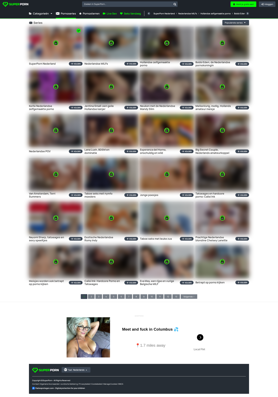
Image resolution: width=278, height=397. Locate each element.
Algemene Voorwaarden (50, 384)
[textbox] (127, 4)
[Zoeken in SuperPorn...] (175, 4)
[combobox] (130, 4)
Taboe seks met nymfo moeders (98, 195)
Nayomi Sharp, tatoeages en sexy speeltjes (46, 239)
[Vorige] (148, 13)
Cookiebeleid (96, 384)
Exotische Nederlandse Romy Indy (98, 239)
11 (160, 296)
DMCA (120, 384)
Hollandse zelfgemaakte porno (215, 13)
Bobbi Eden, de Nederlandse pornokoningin (212, 64)
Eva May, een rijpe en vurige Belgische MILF (157, 283)
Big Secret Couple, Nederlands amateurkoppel (212, 151)
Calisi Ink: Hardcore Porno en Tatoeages (102, 283)
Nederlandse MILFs (187, 13)
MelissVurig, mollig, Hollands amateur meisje (213, 107)
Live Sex (112, 13)
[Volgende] (247, 13)
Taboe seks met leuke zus (156, 238)
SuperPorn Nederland (164, 13)
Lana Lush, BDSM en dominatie (96, 151)
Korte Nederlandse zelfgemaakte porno (41, 107)
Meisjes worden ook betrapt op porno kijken (46, 283)
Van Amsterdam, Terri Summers (42, 195)
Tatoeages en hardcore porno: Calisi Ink (209, 195)
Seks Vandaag (132, 13)
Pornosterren (91, 13)
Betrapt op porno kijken (210, 282)
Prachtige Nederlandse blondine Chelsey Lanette (211, 239)
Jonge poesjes (149, 195)
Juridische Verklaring (69, 384)
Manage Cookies (110, 384)
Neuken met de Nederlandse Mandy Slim (157, 107)
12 (168, 296)
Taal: (76, 369)
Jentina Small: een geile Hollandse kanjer (99, 107)
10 (152, 296)
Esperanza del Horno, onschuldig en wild (153, 151)
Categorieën (41, 13)
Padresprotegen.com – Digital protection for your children (60, 388)
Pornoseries (68, 13)
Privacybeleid (84, 384)
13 (176, 296)
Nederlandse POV (40, 151)
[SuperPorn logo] (15, 4)
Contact (35, 384)
